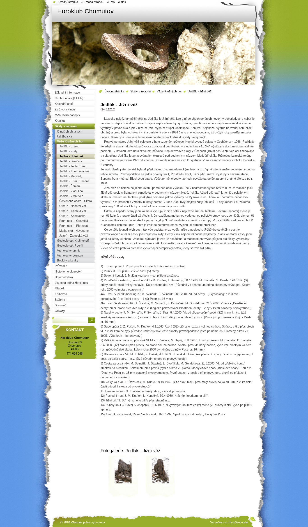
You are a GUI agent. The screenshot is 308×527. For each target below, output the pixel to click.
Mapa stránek (94, 2)
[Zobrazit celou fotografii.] (123, 478)
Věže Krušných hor (169, 91)
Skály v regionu (140, 91)
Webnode (241, 522)
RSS (113, 2)
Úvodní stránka (114, 91)
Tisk (123, 2)
